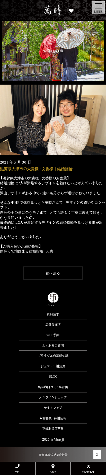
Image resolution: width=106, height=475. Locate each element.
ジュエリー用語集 (53, 366)
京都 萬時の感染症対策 (53, 455)
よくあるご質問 (53, 345)
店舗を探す (53, 324)
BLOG (53, 376)
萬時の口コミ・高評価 (53, 387)
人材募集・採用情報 (52, 418)
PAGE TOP (88, 472)
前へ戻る (53, 273)
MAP (53, 472)
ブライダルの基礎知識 (53, 355)
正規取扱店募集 (53, 428)
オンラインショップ (53, 397)
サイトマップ (53, 408)
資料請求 (53, 314)
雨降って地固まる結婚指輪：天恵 (26, 251)
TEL (17, 472)
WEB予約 (52, 335)
